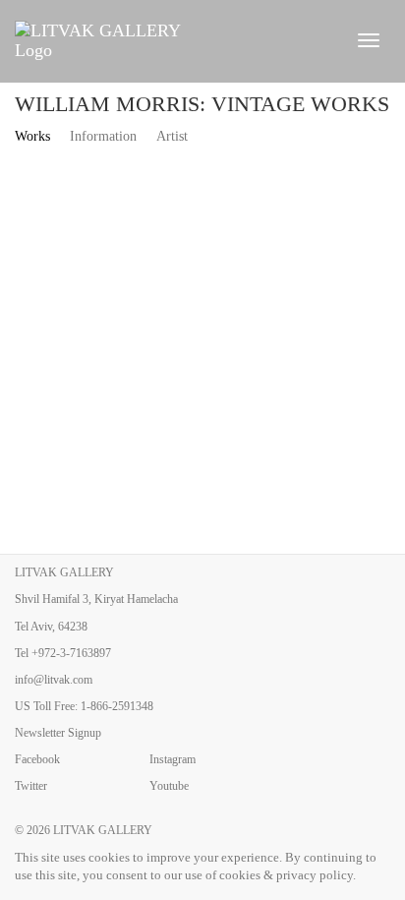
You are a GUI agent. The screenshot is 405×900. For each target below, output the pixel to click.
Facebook (37, 759)
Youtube (169, 786)
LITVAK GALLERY (102, 830)
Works (32, 136)
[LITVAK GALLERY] (173, 40)
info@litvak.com (53, 680)
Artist (172, 136)
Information (103, 136)
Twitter (31, 786)
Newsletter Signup (58, 733)
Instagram (172, 759)
